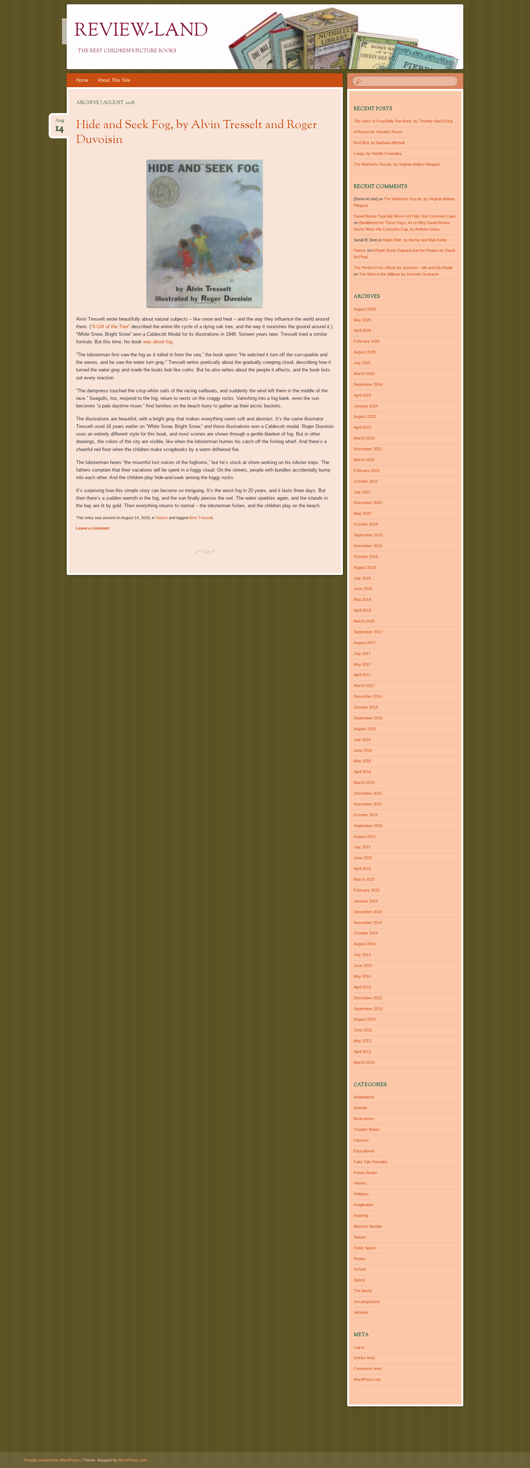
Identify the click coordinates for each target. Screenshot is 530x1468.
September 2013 (368, 1009)
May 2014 (362, 976)
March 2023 (364, 438)
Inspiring (361, 1215)
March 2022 (364, 460)
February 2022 (367, 470)
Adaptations (364, 1097)
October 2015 (366, 815)
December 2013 (368, 998)
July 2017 (362, 653)
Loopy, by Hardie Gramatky (378, 153)
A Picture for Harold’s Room (378, 132)
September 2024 (368, 384)
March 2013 (364, 1062)
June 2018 (363, 588)
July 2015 (362, 847)
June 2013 (363, 1030)
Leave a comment (93, 528)
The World (363, 1291)
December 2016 (368, 696)
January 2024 (366, 406)
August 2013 (365, 1019)
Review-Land (141, 31)
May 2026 (362, 320)
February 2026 (367, 341)
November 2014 (368, 922)
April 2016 (362, 771)
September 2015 (368, 826)
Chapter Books (367, 1129)
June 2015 (363, 858)
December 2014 (368, 912)
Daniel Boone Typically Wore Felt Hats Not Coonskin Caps (405, 216)
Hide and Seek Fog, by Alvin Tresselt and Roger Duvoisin (196, 133)
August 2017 (365, 643)
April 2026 (362, 330)
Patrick (360, 250)
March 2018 (364, 621)
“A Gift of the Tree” (110, 326)
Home (82, 80)
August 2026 (365, 309)
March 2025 (364, 373)
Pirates (360, 1259)
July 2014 (362, 954)
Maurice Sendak (368, 1226)
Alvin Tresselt (201, 518)
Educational (364, 1151)
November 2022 (368, 449)
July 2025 (362, 363)
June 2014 (363, 965)
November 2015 (368, 804)
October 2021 (366, 481)
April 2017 (362, 675)
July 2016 (362, 739)
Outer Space (365, 1248)
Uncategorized (366, 1301)
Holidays (361, 1194)
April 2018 (362, 610)
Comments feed (367, 1368)
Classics (361, 1140)
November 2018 (368, 546)
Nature (162, 518)
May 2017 (362, 664)
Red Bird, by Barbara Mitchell (379, 142)
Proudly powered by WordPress (52, 1460)
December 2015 (368, 793)
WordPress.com (132, 1460)
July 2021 (362, 492)
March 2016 (364, 782)
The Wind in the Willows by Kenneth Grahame (399, 274)
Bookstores (364, 1118)
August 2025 (365, 352)
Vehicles (361, 1312)
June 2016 (363, 750)
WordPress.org (367, 1379)
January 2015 (366, 901)
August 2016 (365, 729)
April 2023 (362, 427)
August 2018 (365, 567)
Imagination (364, 1204)
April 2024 (362, 395)
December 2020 (368, 502)
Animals (360, 1108)
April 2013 (362, 1051)
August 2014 (365, 944)
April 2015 (362, 868)
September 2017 (368, 632)
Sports (359, 1280)
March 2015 (364, 879)
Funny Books (365, 1172)
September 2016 (368, 718)
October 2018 (366, 556)
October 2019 (366, 524)
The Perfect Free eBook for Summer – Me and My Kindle (403, 268)
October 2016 (366, 707)
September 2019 (368, 535)
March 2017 (364, 685)
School (360, 1269)
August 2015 (365, 836)
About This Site (114, 80)
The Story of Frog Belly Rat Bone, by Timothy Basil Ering (403, 121)
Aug (59, 122)
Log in (359, 1347)
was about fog (157, 341)
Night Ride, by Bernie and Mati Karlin (415, 240)
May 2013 (362, 1041)
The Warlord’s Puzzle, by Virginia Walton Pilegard (397, 164)
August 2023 (365, 416)
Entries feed (364, 1358)
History (360, 1183)
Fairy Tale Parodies (371, 1162)
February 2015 (367, 890)
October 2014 (366, 933)
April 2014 (362, 987)
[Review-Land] (279, 36)
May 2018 (362, 599)
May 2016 (362, 761)
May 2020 (362, 513)
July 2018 (362, 578)
